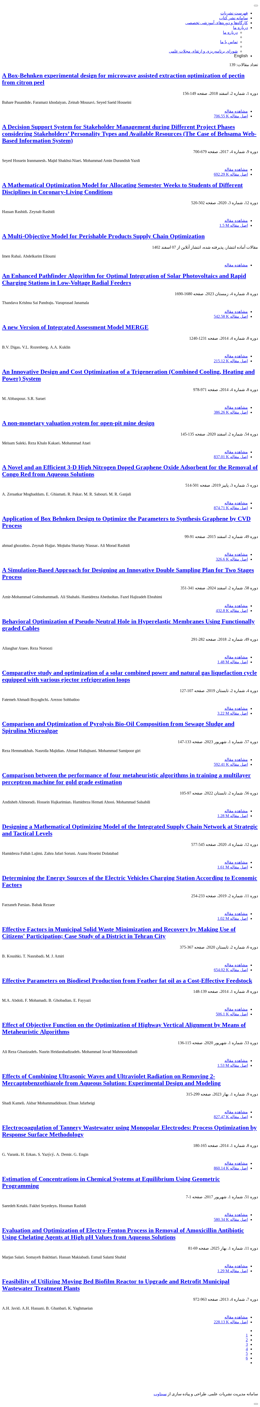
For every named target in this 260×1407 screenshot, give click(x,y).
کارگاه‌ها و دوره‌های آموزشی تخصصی (216, 23)
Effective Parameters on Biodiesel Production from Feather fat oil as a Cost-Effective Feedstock (127, 980)
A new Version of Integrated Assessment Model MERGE (75, 327)
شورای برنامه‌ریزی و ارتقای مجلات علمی (203, 51)
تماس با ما (229, 42)
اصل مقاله (231, 116)
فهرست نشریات (234, 13)
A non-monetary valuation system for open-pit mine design (78, 423)
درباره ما (240, 27)
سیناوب (160, 1394)
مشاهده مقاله (236, 111)
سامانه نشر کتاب (233, 18)
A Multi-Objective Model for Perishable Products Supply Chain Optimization (103, 236)
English (241, 56)
